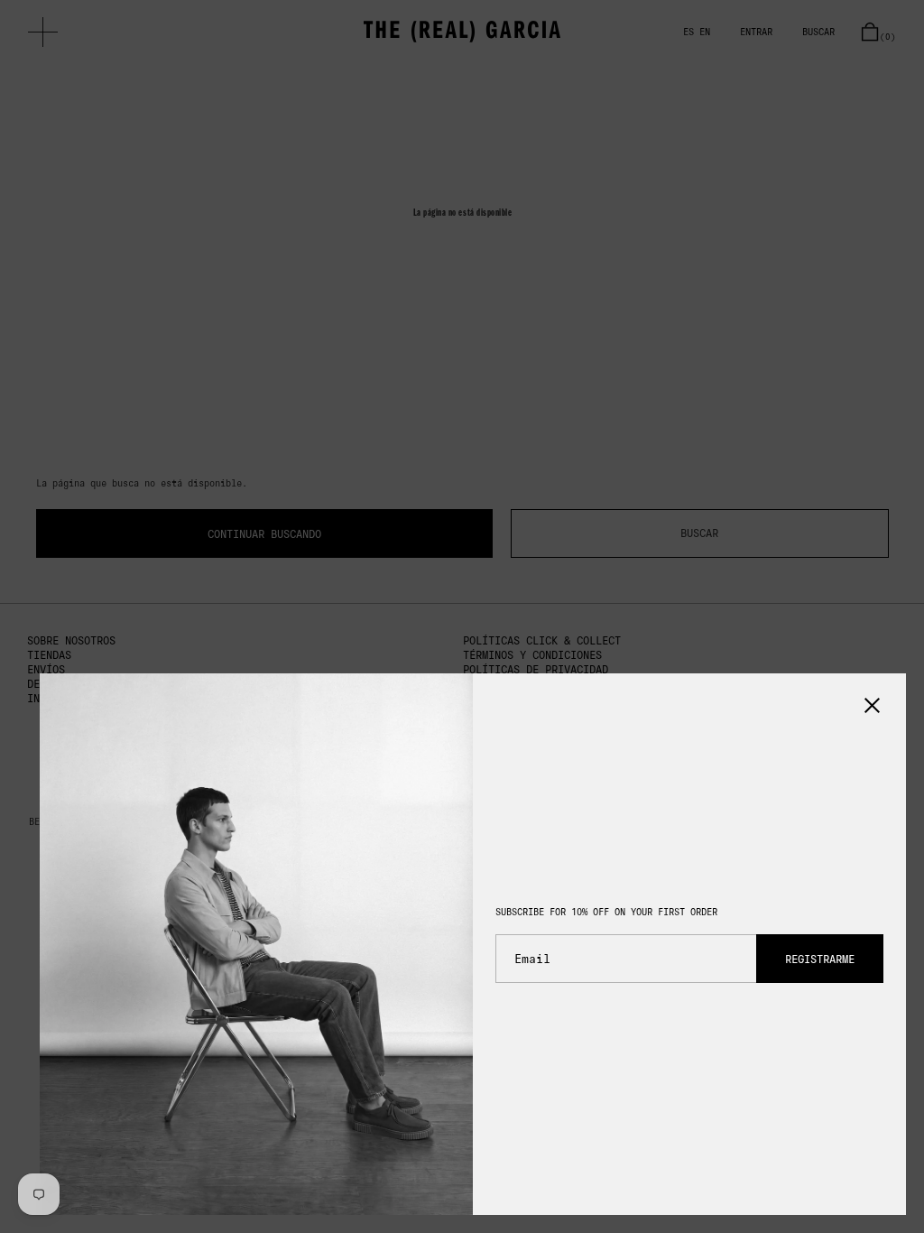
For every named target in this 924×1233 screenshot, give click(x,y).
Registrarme (820, 959)
